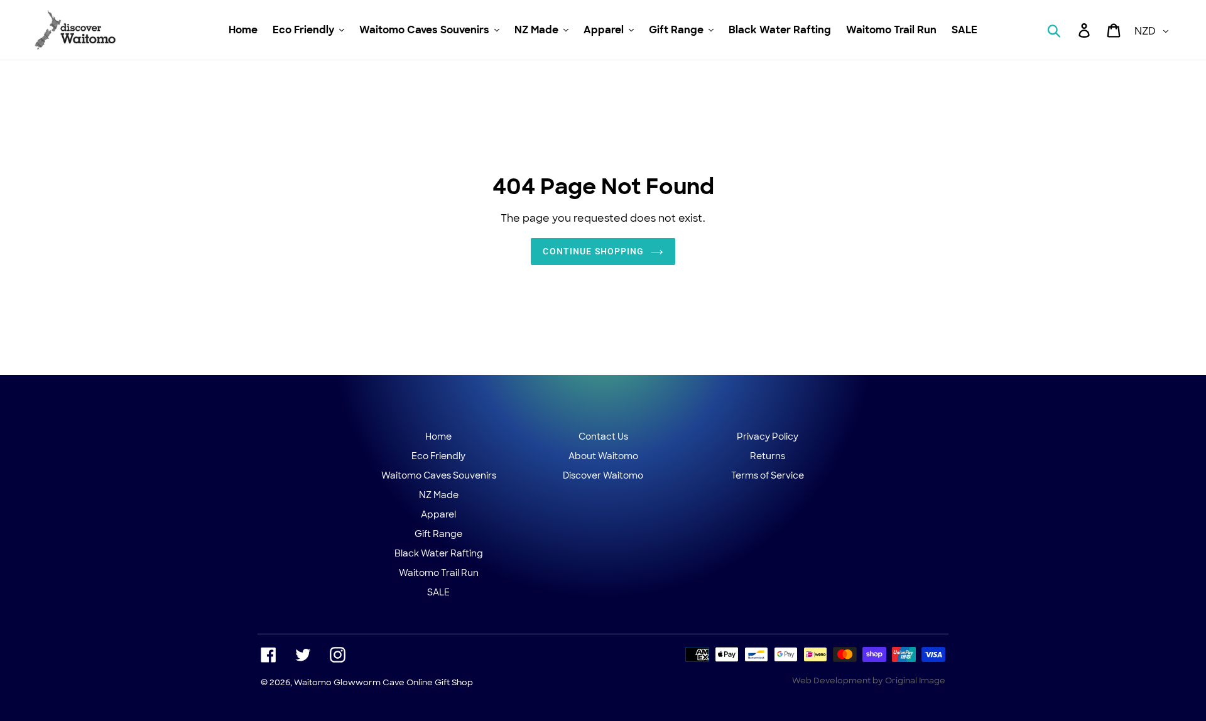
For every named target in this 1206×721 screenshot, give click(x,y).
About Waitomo (603, 456)
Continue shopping (593, 251)
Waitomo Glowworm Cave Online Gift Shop (383, 682)
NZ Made (439, 495)
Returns (767, 456)
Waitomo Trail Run (439, 572)
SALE (438, 592)
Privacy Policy (767, 436)
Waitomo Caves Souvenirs (438, 475)
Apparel (438, 514)
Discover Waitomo (603, 475)
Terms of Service (767, 475)
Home (438, 436)
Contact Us (603, 436)
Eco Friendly (438, 456)
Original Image (915, 680)
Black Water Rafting (438, 553)
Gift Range (438, 533)
